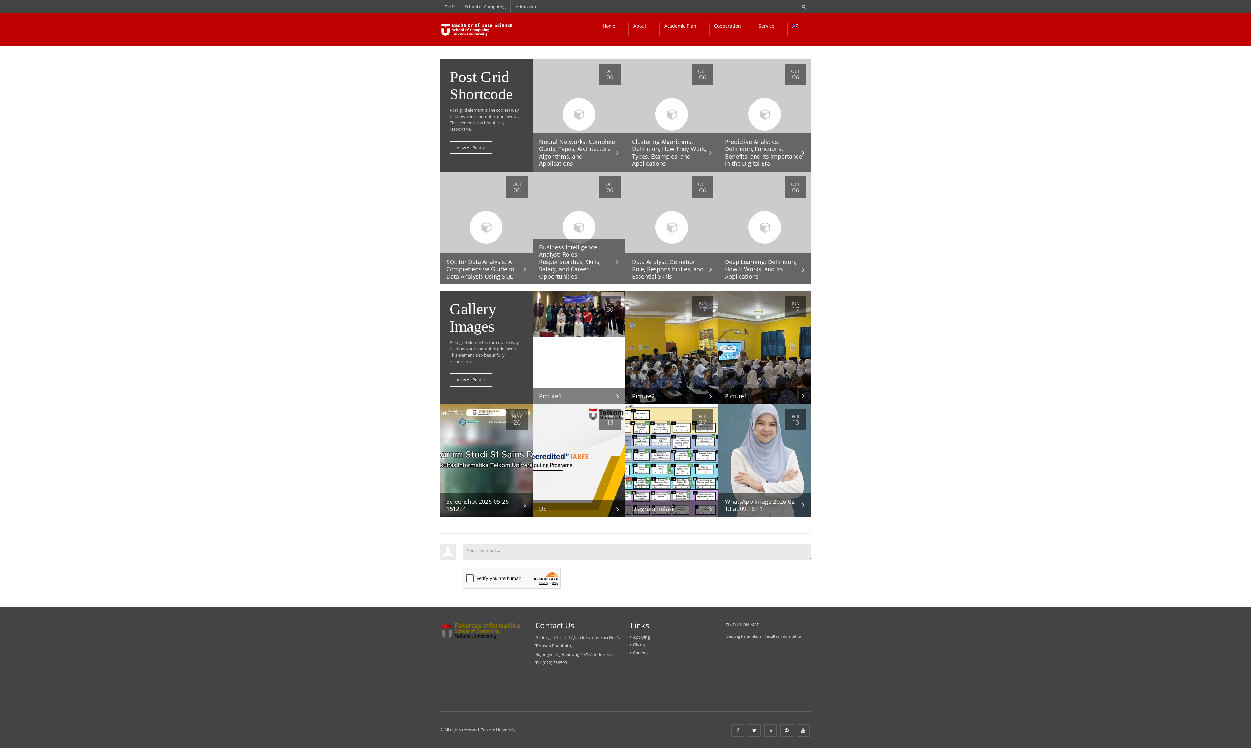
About (639, 26)
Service (766, 26)
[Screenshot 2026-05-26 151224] (486, 460)
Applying (641, 637)
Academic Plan (680, 26)
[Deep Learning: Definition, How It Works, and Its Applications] (764, 228)
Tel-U (450, 6)
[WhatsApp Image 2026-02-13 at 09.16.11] (764, 460)
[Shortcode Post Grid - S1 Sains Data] (477, 29)
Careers (640, 653)
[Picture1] (579, 313)
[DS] (579, 460)
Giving (639, 645)
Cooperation (727, 26)
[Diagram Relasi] (672, 460)
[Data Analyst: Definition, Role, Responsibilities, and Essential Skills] (672, 228)
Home (609, 26)
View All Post (469, 147)
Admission (526, 6)
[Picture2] (672, 347)
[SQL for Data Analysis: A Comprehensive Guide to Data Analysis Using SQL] (486, 228)
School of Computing (485, 6)
